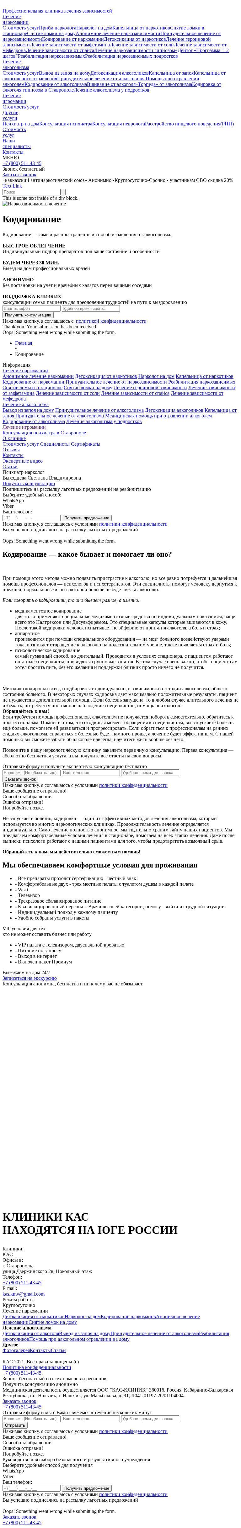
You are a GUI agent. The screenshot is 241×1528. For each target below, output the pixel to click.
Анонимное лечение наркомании (38, 376)
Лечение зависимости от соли (142, 44)
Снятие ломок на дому (53, 1322)
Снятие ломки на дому (51, 33)
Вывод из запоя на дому (64, 73)
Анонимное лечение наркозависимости (118, 33)
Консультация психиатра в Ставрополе (44, 432)
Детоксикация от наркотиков (135, 39)
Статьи (10, 466)
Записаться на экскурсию (30, 978)
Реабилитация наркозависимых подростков (131, 56)
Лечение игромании (14, 98)
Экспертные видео (23, 461)
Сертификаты (85, 444)
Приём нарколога (57, 27)
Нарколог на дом (94, 27)
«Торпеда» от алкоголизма (164, 84)
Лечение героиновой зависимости (150, 387)
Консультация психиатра (65, 123)
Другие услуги (10, 115)
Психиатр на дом (21, 123)
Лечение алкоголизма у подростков (111, 90)
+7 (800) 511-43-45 (22, 163)
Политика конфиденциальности (37, 1367)
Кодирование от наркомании (73, 39)
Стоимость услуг (21, 27)
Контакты (13, 152)
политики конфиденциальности (133, 524)
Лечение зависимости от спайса (60, 50)
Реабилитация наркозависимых (51, 56)
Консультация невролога (118, 123)
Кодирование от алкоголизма (55, 84)
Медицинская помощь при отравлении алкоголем (158, 415)
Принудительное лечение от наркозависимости (116, 382)
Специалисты (55, 444)
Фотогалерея (16, 1350)
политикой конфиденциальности (111, 321)
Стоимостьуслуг (14, 132)
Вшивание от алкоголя (111, 84)
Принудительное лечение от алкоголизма (101, 78)
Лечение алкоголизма (26, 404)
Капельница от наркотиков (141, 27)
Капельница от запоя (171, 73)
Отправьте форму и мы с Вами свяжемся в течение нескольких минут (77, 1412)
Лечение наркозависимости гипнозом (134, 50)
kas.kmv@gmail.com (24, 1294)
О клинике (14, 438)
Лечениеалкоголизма (16, 64)
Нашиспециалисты (17, 143)
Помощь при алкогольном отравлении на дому (79, 1339)
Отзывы (11, 449)
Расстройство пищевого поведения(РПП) (189, 123)
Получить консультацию (29, 483)
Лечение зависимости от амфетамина (70, 44)
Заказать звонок (19, 174)
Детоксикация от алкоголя (31, 1333)
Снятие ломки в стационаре (32, 387)
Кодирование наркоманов (128, 1316)
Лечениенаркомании (16, 19)
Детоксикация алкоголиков (119, 73)
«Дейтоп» (185, 50)
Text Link (12, 185)
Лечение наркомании (25, 370)
